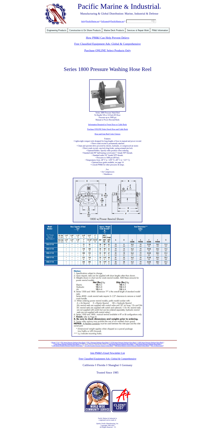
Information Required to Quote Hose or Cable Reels (107, 124)
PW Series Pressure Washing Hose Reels (73, 342)
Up (58, 342)
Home (53, 342)
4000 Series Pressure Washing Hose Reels (121, 344)
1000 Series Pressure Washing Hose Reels (150, 342)
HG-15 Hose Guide (157, 346)
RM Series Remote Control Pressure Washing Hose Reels (132, 346)
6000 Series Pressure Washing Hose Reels (148, 344)
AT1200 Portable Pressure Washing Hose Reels (99, 346)
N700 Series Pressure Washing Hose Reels (123, 342)
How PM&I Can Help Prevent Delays (107, 37)
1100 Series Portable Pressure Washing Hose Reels (67, 346)
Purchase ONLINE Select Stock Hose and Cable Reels (107, 129)
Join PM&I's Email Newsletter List (107, 353)
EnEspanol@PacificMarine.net (112, 21)
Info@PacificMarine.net (90, 21)
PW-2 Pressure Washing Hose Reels (98, 342)
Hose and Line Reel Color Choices (107, 134)
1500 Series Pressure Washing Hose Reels (66, 344)
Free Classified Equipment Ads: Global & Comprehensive (107, 43)
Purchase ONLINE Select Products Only (107, 50)
